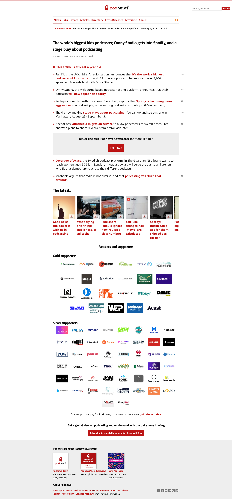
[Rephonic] (62, 395)
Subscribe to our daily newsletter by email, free (116, 433)
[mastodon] (159, 491)
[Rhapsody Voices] (92, 383)
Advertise (131, 20)
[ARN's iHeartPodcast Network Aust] (138, 359)
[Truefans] (92, 371)
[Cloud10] (144, 270)
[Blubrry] (169, 359)
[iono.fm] (77, 371)
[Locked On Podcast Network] (123, 371)
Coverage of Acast (68, 160)
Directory (97, 20)
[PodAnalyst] (108, 359)
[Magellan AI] (154, 334)
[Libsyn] (144, 299)
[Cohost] (163, 285)
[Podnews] (107, 8)
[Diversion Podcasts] (138, 383)
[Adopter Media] (154, 395)
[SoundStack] (92, 347)
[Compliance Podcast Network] (62, 371)
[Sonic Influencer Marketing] (123, 383)
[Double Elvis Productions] (62, 383)
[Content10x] (77, 395)
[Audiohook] (125, 285)
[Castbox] (108, 347)
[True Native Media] (138, 334)
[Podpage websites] (135, 314)
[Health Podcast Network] (154, 371)
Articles (84, 20)
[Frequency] (169, 347)
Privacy (56, 493)
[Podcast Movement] (138, 347)
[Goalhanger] (108, 334)
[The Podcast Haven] (123, 359)
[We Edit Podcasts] (115, 314)
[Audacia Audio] (62, 334)
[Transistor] (154, 383)
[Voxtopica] (77, 347)
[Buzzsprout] (67, 270)
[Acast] (154, 314)
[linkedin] (166, 491)
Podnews (59, 28)
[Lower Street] (123, 395)
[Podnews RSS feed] (176, 20)
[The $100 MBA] (106, 270)
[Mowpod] (86, 270)
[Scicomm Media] (67, 285)
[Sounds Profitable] (106, 299)
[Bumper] (92, 334)
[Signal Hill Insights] (123, 407)
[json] (173, 491)
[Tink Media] (108, 371)
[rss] (177, 491)
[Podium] (123, 347)
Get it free (116, 148)
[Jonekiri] (62, 347)
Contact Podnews (85, 493)
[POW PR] (62, 359)
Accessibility (68, 493)
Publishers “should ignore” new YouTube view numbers (112, 228)
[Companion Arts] (154, 347)
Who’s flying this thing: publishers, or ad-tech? (86, 228)
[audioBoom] (86, 299)
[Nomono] (169, 334)
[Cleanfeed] (108, 395)
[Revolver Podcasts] (108, 407)
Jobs (65, 20)
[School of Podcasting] (138, 395)
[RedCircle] (125, 299)
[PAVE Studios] (163, 299)
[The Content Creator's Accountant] (144, 285)
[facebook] (163, 491)
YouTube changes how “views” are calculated (135, 228)
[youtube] (170, 491)
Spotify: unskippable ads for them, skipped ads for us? (159, 230)
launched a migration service (92, 124)
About (142, 20)
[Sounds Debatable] (123, 334)
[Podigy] (169, 395)
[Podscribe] (106, 285)
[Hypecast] (77, 359)
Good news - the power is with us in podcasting (61, 228)
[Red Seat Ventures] (138, 371)
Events (74, 20)
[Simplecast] (67, 299)
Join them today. (151, 414)
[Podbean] (125, 270)
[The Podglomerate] (163, 270)
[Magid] (86, 285)
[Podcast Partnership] (92, 395)
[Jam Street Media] (108, 383)
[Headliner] (169, 371)
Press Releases (114, 20)
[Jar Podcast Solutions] (77, 314)
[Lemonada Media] (169, 383)
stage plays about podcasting (104, 112)
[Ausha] (154, 359)
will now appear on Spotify (87, 94)
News (57, 20)
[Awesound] (96, 314)
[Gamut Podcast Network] (77, 334)
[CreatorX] (77, 383)
